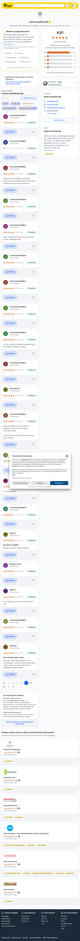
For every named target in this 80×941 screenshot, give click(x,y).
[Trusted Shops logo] (8, 5)
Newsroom (44, 921)
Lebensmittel (48, 154)
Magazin (44, 916)
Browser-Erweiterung (8, 926)
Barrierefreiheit (35, 938)
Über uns (44, 918)
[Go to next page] (9, 687)
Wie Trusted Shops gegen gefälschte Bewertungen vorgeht (18, 82)
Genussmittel (19, 817)
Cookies (25, 938)
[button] (67, 5)
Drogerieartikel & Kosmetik (12, 873)
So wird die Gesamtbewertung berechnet (60, 72)
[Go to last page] (13, 687)
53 (22, 683)
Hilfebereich (25, 918)
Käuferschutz (6, 918)
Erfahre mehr (51, 735)
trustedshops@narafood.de (56, 107)
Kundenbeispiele (66, 923)
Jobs (42, 923)
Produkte (64, 916)
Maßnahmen (14, 700)
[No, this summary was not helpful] (35, 67)
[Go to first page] (4, 683)
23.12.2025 (19, 206)
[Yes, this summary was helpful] (31, 67)
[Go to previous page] (8, 683)
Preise (63, 921)
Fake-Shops (25, 916)
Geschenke (26, 873)
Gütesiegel (5, 916)
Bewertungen (6, 921)
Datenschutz (16, 938)
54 (26, 683)
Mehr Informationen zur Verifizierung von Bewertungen (19, 723)
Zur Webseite (59, 120)
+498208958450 (52, 101)
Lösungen (64, 918)
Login (62, 928)
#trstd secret (6, 923)
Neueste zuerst (30, 98)
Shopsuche (25, 921)
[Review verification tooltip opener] (49, 22)
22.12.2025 (19, 515)
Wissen (63, 926)
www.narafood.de (53, 104)
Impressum (6, 938)
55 (31, 683)
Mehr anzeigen (52, 113)
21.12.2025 (19, 597)
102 (4, 687)
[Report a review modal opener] (33, 131)
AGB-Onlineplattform (50, 938)
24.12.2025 (19, 122)
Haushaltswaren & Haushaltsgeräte (15, 845)
